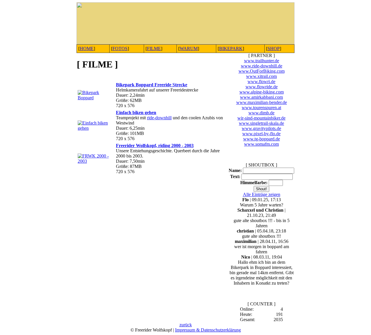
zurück (185, 324)
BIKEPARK (231, 48)
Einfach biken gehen (136, 112)
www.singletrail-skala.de (261, 123)
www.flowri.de (261, 81)
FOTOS (120, 48)
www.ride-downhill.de (261, 65)
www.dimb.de (261, 112)
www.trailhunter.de (261, 60)
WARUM (189, 48)
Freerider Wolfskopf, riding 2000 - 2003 (155, 145)
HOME (87, 48)
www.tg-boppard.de (261, 138)
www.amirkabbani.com (261, 97)
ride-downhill (159, 117)
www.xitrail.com (261, 76)
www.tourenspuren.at (261, 107)
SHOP (274, 48)
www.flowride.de (261, 86)
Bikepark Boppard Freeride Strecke (151, 84)
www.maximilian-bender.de (261, 102)
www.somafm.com (261, 144)
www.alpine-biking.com (261, 91)
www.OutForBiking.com (262, 71)
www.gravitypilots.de (261, 128)
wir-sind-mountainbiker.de (261, 118)
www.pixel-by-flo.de (261, 133)
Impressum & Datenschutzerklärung (208, 329)
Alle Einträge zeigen (261, 194)
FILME (154, 48)
